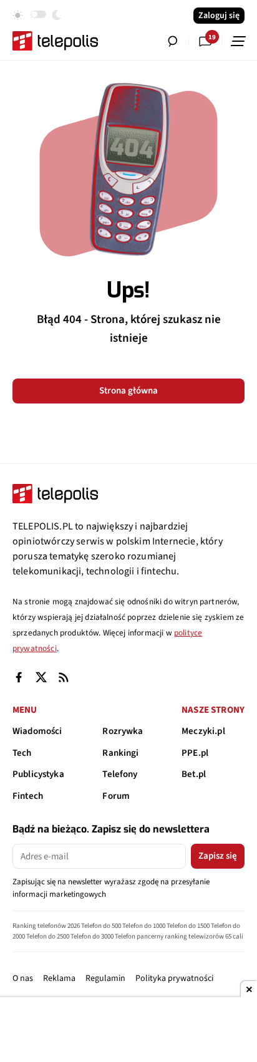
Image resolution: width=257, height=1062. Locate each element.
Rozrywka (122, 731)
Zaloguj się (219, 15)
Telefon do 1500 (188, 925)
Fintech (27, 796)
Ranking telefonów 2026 (46, 925)
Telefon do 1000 (143, 925)
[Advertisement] (128, 1031)
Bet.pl (194, 774)
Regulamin (105, 978)
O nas (22, 978)
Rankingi (120, 753)
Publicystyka (38, 774)
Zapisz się (217, 855)
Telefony (119, 774)
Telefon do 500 (101, 925)
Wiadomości (37, 731)
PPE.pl (195, 753)
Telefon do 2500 (47, 936)
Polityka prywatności (174, 978)
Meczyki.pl (203, 731)
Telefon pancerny (139, 936)
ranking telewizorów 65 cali (204, 936)
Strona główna (128, 390)
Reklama (59, 978)
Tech (22, 753)
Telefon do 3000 (92, 936)
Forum (116, 796)
